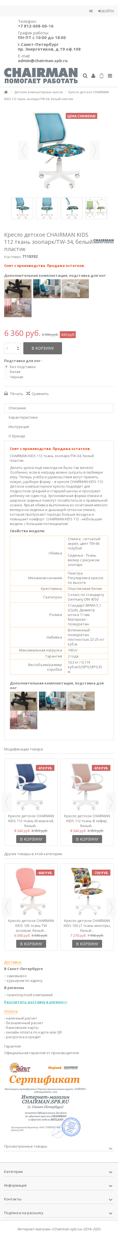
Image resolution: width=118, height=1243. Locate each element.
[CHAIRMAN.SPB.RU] (41, 76)
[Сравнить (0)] (91, 11)
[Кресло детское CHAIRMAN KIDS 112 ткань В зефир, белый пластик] (87, 786)
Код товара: (12, 257)
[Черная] (18, 288)
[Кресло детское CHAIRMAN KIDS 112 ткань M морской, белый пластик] (31, 786)
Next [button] (111, 802)
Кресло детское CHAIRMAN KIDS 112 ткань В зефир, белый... (87, 820)
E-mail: (43, 58)
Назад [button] (23, 150)
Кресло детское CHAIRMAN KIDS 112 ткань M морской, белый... (31, 820)
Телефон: (36, 23)
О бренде (17, 435)
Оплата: (11, 1011)
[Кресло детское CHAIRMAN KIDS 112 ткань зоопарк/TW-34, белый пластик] (22, 208)
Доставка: (13, 962)
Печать (16, 393)
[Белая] (75, 288)
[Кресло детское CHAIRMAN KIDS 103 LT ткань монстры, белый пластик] (87, 891)
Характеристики (23, 417)
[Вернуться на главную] (5, 92)
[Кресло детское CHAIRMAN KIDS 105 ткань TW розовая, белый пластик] (31, 891)
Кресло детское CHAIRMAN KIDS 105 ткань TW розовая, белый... (31, 925)
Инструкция (19, 426)
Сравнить (40, 393)
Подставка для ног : (23, 360)
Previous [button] (7, 802)
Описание (17, 407)
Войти (107, 11)
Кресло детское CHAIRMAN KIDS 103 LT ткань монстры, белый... (87, 925)
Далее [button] (95, 150)
